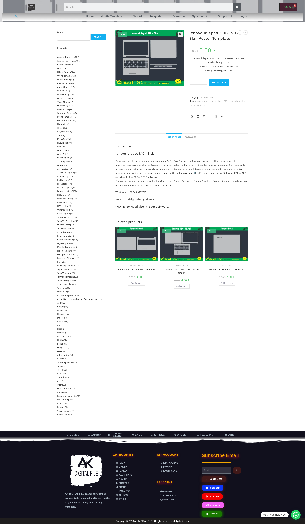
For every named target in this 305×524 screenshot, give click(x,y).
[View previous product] (240, 32)
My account (199, 16)
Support (223, 16)
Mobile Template (111, 16)
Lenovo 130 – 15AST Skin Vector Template (181, 271)
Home (90, 16)
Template (156, 16)
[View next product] (245, 32)
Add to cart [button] (136, 282)
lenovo (205, 101)
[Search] (237, 7)
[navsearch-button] (16, 17)
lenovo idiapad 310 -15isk (221, 101)
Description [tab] (174, 137)
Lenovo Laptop (207, 97)
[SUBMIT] (237, 470)
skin (236, 101)
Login (243, 16)
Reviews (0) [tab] (190, 137)
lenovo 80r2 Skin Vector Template (226, 269)
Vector (242, 101)
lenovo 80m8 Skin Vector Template (136, 269)
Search (60, 32)
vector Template (197, 104)
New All (138, 16)
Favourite (178, 16)
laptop (198, 101)
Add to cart (219, 82)
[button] (113, 16)
